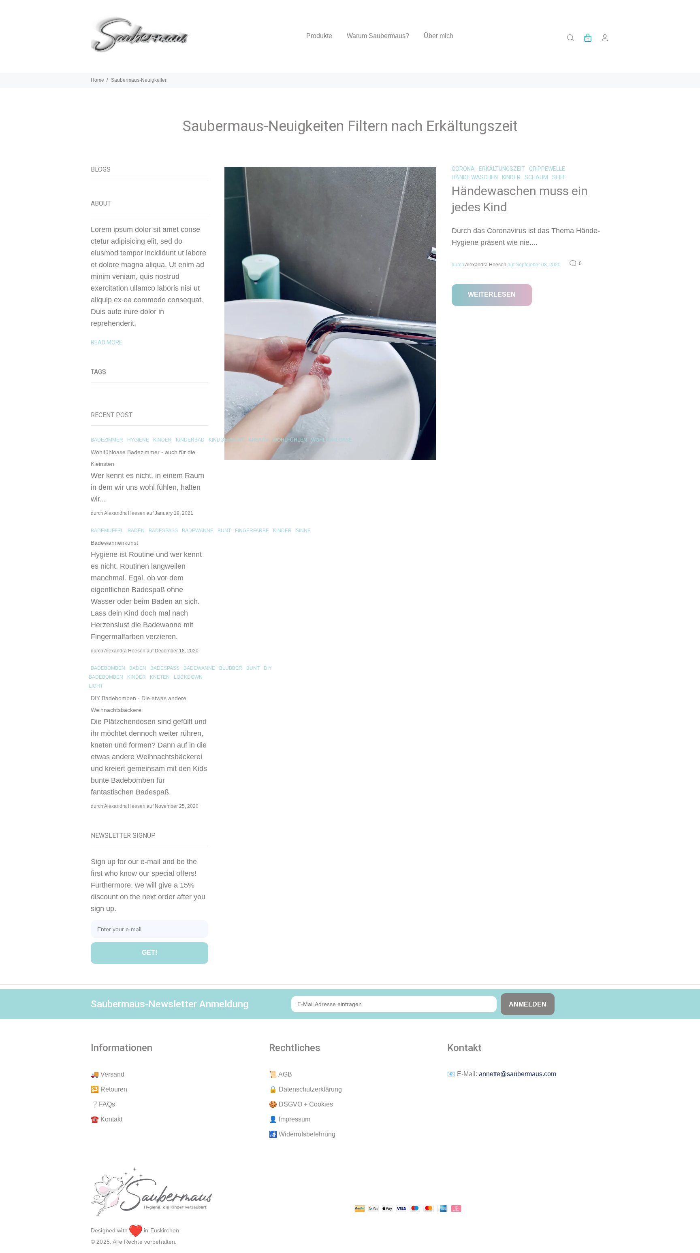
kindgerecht (226, 440)
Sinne (303, 530)
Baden (136, 530)
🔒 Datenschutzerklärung (305, 1089)
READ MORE (106, 342)
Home (97, 80)
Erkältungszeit (502, 169)
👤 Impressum (289, 1119)
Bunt (224, 530)
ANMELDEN (527, 1004)
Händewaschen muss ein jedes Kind (520, 199)
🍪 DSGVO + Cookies (301, 1104)
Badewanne (197, 530)
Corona (463, 169)
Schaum (536, 177)
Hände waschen (475, 177)
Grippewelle (547, 169)
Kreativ (258, 440)
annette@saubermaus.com (517, 1073)
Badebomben (108, 668)
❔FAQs (103, 1104)
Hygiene (138, 440)
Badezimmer (107, 440)
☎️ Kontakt (106, 1119)
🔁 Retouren (109, 1089)
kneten (160, 677)
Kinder (511, 177)
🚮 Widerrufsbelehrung (302, 1134)
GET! (149, 952)
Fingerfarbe (252, 530)
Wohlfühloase (331, 440)
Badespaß (163, 530)
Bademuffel (107, 530)
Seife (559, 177)
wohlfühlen (290, 440)
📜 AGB (280, 1074)
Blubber (230, 668)
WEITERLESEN (492, 294)
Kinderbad (190, 440)
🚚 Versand (107, 1074)
